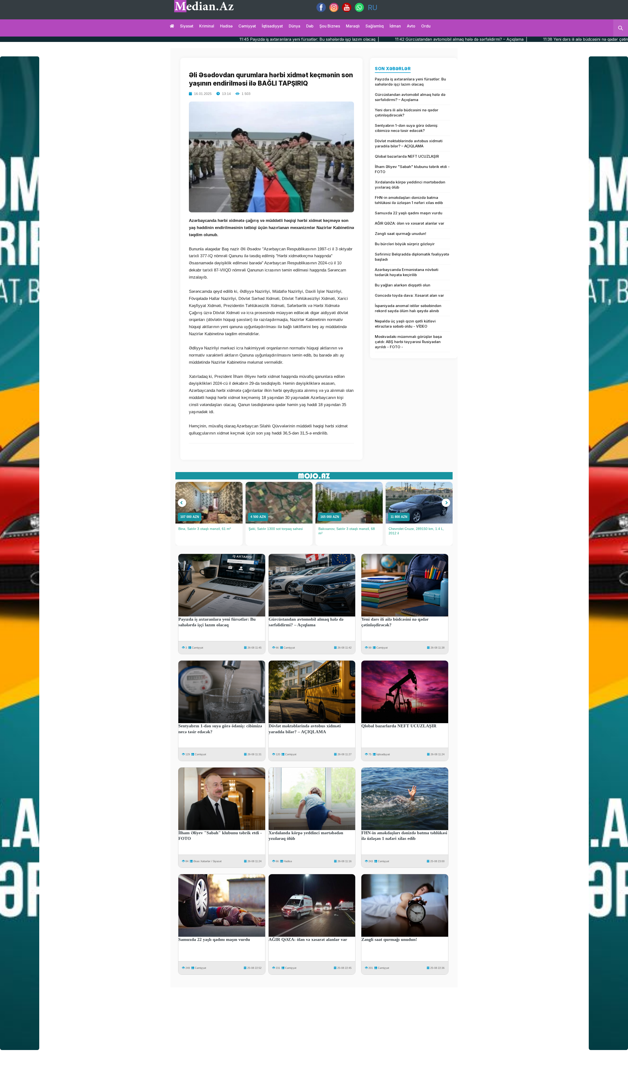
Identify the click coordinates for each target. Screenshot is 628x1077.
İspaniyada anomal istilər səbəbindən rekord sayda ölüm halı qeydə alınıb (408, 308)
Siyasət (186, 26)
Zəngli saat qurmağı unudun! (400, 233)
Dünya (294, 26)
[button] (182, 503)
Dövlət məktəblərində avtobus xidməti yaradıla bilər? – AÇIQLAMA (409, 143)
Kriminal (206, 26)
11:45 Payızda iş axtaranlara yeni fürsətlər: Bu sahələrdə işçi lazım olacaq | (213, 39)
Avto (411, 26)
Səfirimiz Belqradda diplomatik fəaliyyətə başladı (412, 257)
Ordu (426, 26)
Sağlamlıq (375, 26)
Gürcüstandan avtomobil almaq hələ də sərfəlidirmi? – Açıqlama (410, 97)
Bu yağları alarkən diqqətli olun (402, 285)
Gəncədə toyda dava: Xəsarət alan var (409, 295)
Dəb (310, 26)
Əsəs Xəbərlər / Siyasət (207, 861)
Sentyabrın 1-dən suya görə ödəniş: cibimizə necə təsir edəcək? (406, 128)
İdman (395, 26)
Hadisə (226, 26)
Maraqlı (353, 26)
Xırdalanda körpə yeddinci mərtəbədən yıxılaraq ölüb (410, 185)
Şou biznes (329, 26)
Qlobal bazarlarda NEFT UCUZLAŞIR (407, 156)
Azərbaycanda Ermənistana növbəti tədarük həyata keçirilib (406, 272)
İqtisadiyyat (272, 26)
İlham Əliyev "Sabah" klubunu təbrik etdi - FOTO (412, 169)
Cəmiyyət (247, 26)
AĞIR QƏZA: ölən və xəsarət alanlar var (409, 223)
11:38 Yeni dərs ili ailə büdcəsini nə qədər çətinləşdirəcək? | (502, 39)
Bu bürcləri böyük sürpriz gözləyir (405, 244)
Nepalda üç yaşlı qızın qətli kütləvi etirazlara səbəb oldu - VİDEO (405, 324)
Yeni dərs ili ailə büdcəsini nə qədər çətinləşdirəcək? (406, 112)
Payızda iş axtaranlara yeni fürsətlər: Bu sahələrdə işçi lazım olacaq (410, 82)
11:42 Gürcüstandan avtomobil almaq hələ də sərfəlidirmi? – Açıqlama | (365, 39)
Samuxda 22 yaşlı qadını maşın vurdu (408, 213)
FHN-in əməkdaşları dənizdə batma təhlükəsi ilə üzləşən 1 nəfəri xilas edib (409, 200)
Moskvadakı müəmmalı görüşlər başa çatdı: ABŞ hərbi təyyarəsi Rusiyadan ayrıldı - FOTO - (408, 341)
